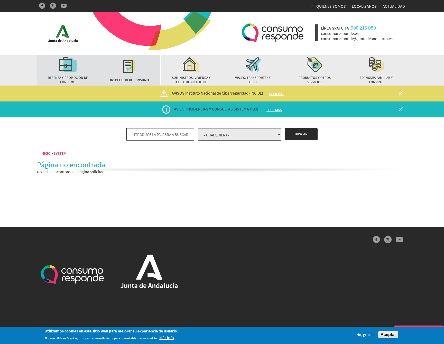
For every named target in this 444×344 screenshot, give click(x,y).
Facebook (42, 6)
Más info (166, 338)
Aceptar (388, 334)
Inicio (45, 153)
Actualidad (394, 6)
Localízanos (364, 6)
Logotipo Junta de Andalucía (63, 33)
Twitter (53, 6)
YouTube (64, 6)
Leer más (276, 93)
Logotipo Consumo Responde (272, 32)
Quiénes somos (331, 6)
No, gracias (365, 334)
